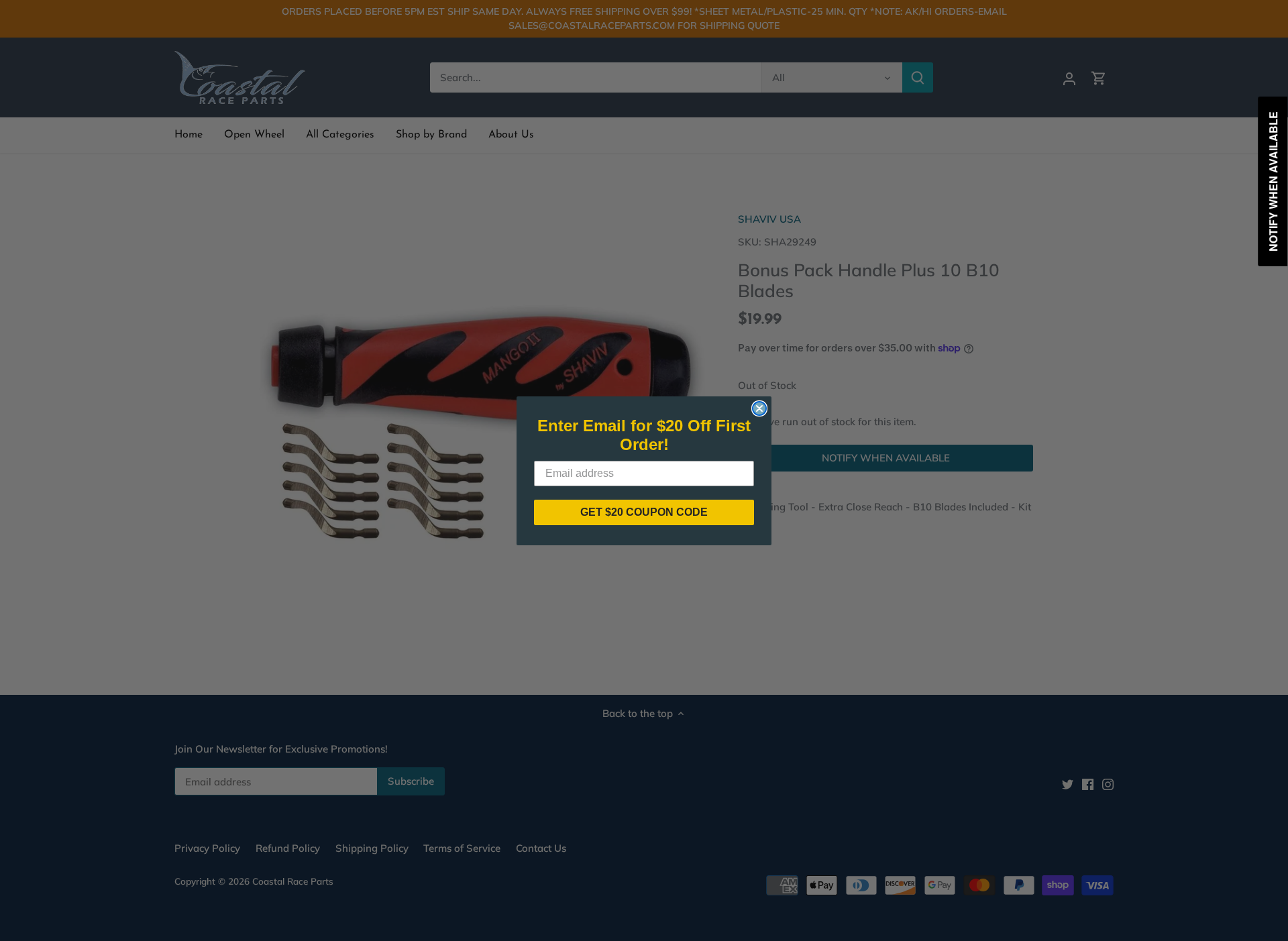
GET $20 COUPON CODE (644, 512)
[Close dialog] (759, 408)
